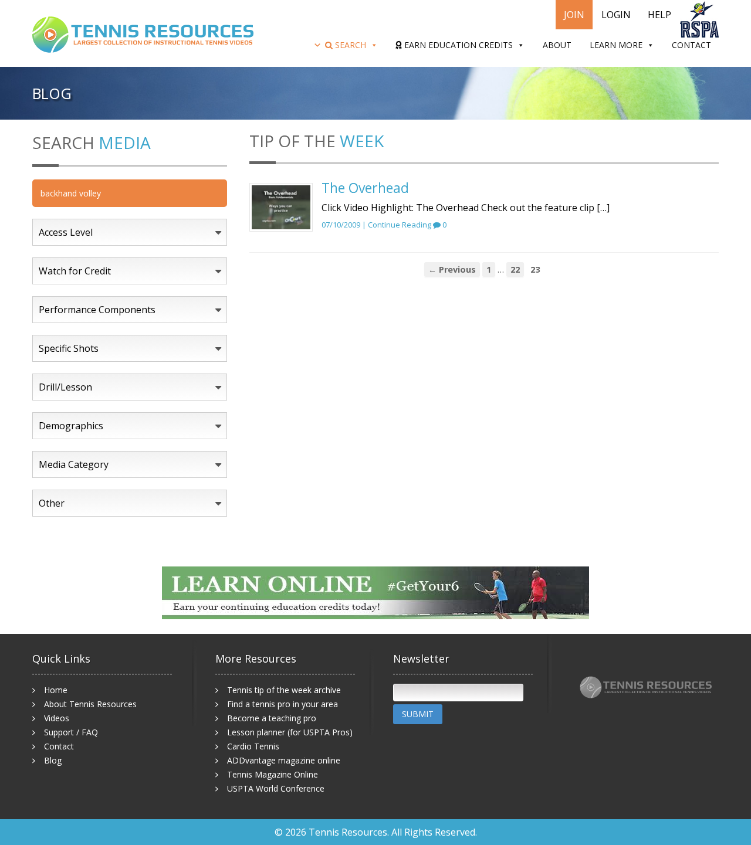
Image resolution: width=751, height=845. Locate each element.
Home (55, 689)
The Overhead (365, 187)
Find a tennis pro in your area (282, 704)
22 (515, 269)
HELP (659, 14)
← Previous (452, 269)
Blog (53, 760)
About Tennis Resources (90, 704)
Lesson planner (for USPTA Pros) (290, 732)
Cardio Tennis (253, 746)
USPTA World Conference (275, 788)
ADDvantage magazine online (283, 760)
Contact (691, 44)
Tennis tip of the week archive (284, 689)
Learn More (616, 44)
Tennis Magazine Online (272, 774)
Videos (56, 718)
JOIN (574, 14)
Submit (418, 714)
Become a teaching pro (271, 718)
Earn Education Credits (457, 44)
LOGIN (616, 14)
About (557, 44)
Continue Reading (399, 224)
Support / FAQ (71, 732)
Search (349, 44)
